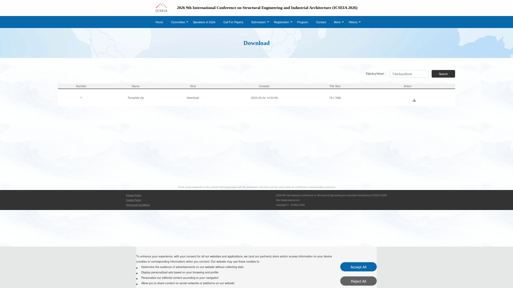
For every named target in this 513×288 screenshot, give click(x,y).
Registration (281, 22)
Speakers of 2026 (204, 22)
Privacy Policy (133, 195)
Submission (258, 22)
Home (159, 22)
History (353, 22)
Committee (178, 22)
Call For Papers (233, 22)
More (337, 22)
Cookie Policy (133, 200)
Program (302, 22)
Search (443, 74)
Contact (321, 22)
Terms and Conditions (138, 204)
